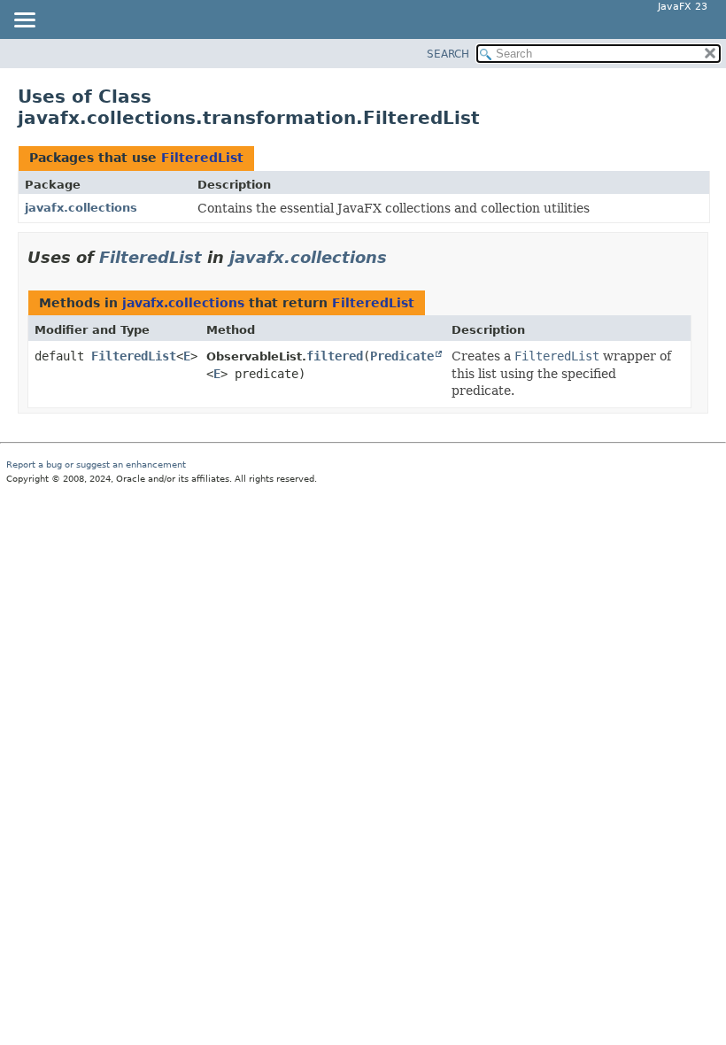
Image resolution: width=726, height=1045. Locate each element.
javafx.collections (81, 207)
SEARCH (448, 54)
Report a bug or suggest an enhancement (96, 464)
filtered (334, 356)
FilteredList (202, 158)
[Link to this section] (399, 257)
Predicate (402, 356)
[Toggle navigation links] (24, 21)
